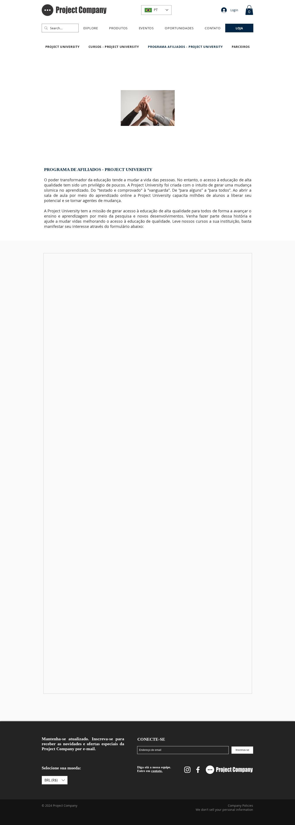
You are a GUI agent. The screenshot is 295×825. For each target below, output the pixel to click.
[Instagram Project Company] (187, 770)
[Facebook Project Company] (198, 770)
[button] (91, 28)
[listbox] (55, 780)
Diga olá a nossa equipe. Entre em (154, 769)
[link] (249, 10)
